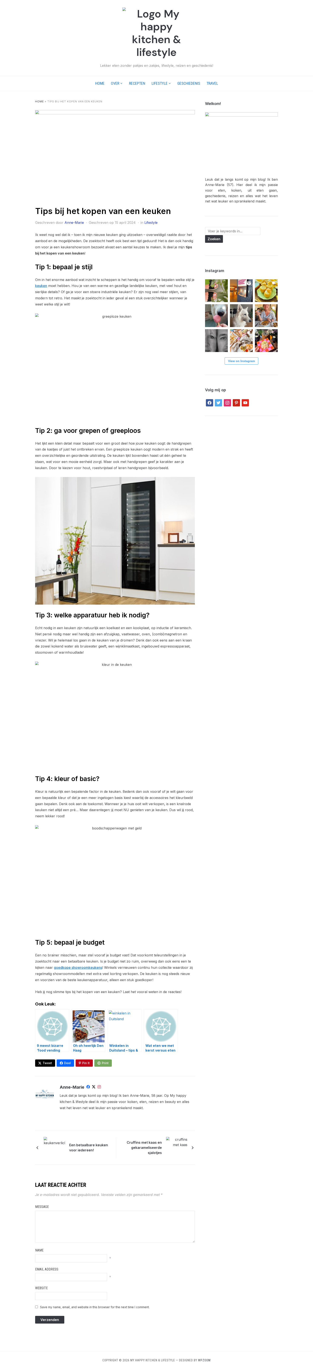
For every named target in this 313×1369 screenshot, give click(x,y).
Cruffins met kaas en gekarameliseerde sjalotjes (144, 1147)
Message (42, 1207)
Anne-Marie (74, 222)
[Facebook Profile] (88, 1087)
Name (39, 1250)
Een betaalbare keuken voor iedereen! (88, 1147)
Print (105, 1063)
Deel (67, 1063)
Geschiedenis (188, 83)
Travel (212, 83)
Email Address (46, 1269)
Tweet (47, 1063)
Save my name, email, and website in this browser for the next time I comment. (94, 1307)
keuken (41, 286)
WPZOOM (204, 1360)
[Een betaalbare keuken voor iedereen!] (54, 1147)
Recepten (137, 83)
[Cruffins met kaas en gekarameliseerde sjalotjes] (177, 1147)
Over (115, 83)
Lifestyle (160, 83)
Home (100, 83)
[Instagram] (99, 1087)
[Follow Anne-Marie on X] (93, 1087)
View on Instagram (241, 361)
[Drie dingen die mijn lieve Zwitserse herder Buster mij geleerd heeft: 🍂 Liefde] (241, 315)
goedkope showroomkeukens (78, 967)
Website (41, 1288)
